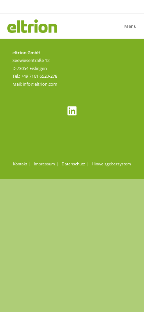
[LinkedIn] (72, 111)
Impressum (44, 164)
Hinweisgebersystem (111, 164)
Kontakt (20, 164)
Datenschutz (73, 164)
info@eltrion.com (40, 84)
